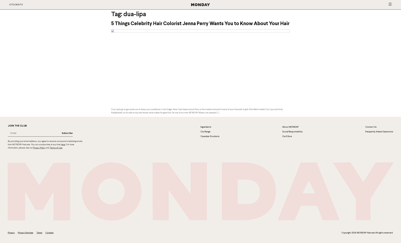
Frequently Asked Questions (379, 132)
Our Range (205, 132)
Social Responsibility (292, 132)
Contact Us (371, 127)
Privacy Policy (39, 148)
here (63, 145)
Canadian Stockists (209, 136)
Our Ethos (287, 136)
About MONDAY (290, 127)
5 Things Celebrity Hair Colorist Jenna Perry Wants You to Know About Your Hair (200, 24)
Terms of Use (56, 148)
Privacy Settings (25, 233)
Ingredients (205, 127)
